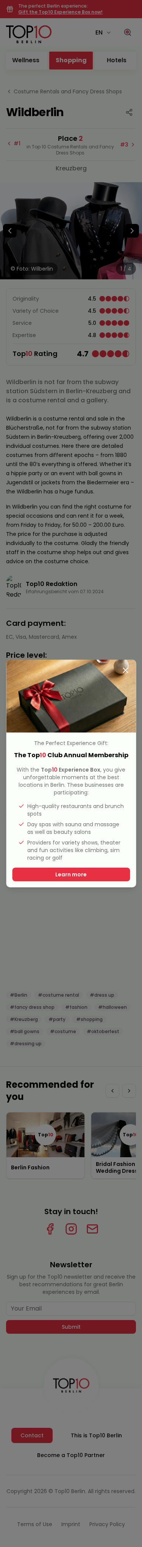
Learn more (71, 874)
